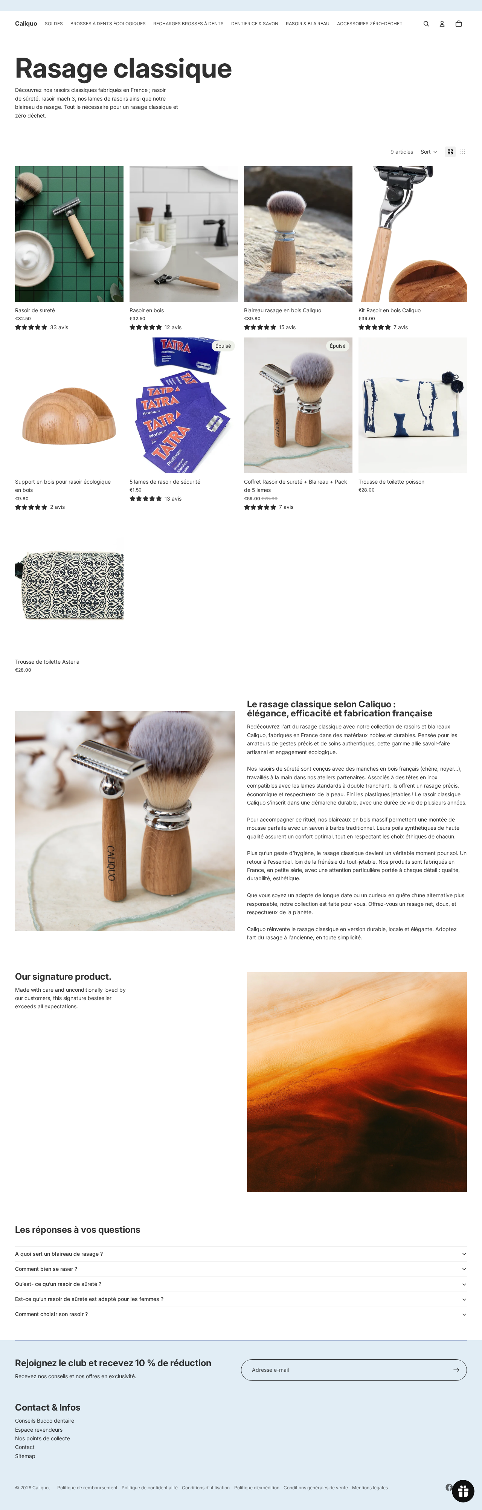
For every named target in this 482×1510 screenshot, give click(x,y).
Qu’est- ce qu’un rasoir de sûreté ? (58, 1284)
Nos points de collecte (42, 1438)
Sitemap (25, 1456)
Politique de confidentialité (150, 1487)
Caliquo (40, 1487)
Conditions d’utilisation (206, 1487)
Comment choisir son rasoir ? (51, 1314)
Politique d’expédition (256, 1487)
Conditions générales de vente (316, 1487)
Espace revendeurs (39, 1429)
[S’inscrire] (456, 1370)
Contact (25, 1447)
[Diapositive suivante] (112, 234)
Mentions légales (370, 1487)
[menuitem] (54, 23)
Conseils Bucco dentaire (44, 1420)
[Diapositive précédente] (26, 234)
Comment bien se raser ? (46, 1269)
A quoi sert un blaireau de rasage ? (59, 1253)
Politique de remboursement (87, 1487)
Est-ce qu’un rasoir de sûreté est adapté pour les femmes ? (89, 1299)
